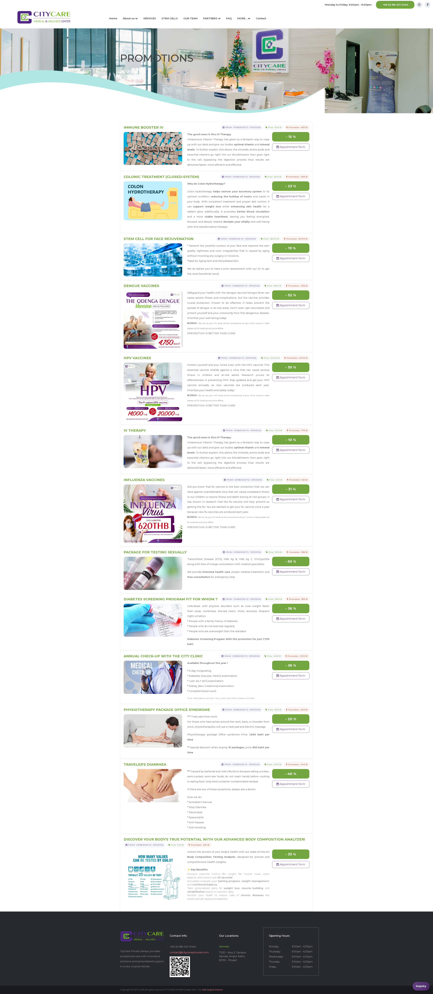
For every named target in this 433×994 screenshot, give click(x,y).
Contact (261, 18)
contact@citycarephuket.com (189, 952)
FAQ (229, 18)
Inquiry (421, 986)
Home (113, 18)
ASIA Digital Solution (212, 989)
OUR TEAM (190, 18)
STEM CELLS (170, 18)
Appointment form (292, 147)
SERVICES (149, 18)
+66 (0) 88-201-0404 (395, 4)
